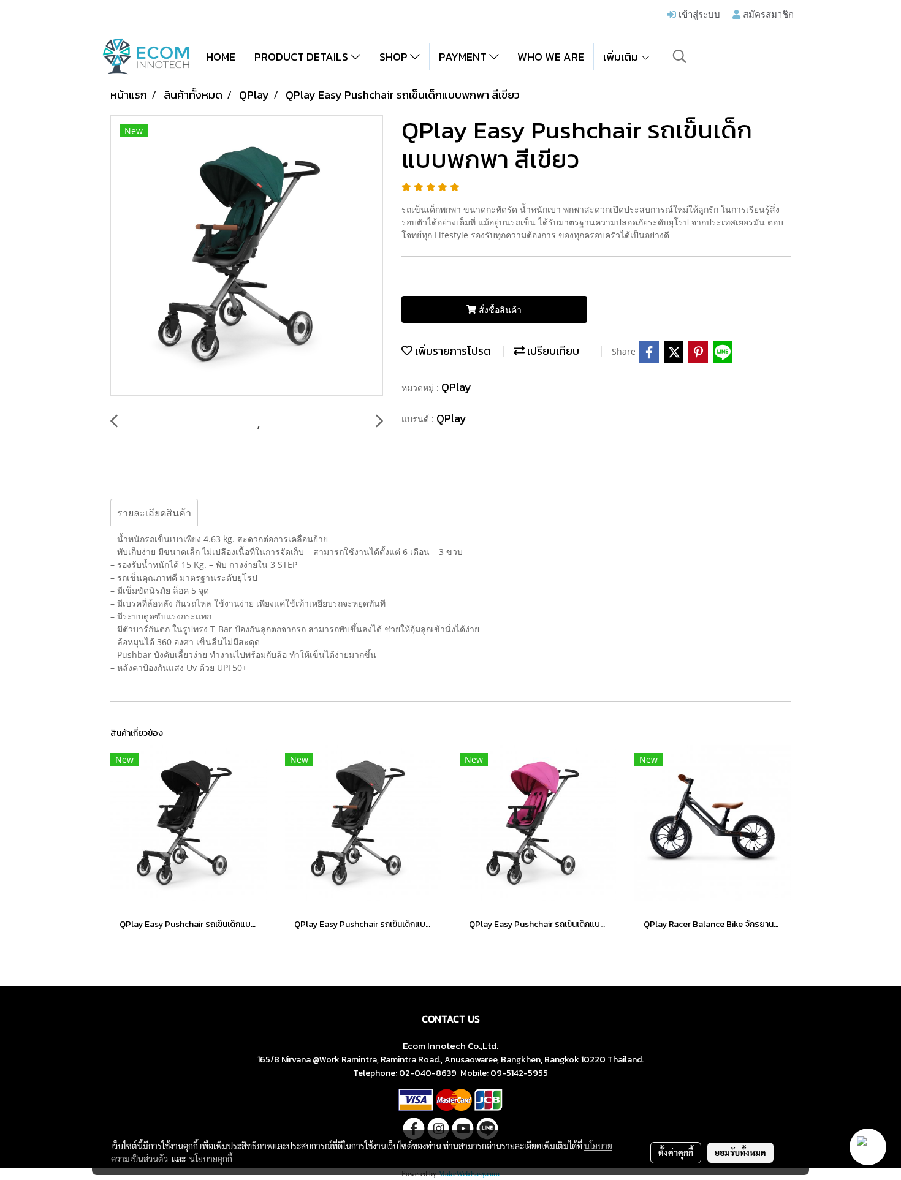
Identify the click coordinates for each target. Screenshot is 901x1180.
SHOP (394, 56)
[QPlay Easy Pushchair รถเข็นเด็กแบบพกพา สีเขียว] (246, 256)
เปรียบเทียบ (552, 350)
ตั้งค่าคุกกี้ (675, 1152)
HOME (220, 56)
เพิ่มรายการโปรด (451, 350)
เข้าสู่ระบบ (698, 14)
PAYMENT (464, 56)
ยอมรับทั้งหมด (740, 1152)
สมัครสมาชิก (767, 14)
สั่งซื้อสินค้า (499, 310)
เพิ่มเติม (622, 56)
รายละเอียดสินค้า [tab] (154, 513)
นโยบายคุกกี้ (210, 1158)
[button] (679, 56)
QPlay (456, 387)
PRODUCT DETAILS (302, 56)
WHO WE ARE (550, 56)
